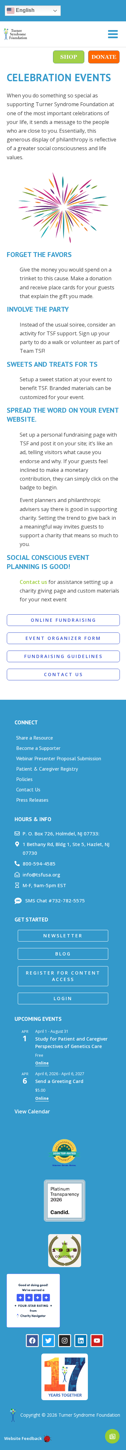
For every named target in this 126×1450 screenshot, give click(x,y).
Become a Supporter (38, 748)
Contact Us (28, 789)
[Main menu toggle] (113, 34)
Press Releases (32, 800)
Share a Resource (34, 737)
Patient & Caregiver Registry (47, 768)
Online (42, 1063)
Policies (24, 779)
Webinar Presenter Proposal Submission (58, 758)
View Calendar (32, 1111)
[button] (63, 936)
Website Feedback (22, 1438)
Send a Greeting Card (59, 1081)
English (25, 10)
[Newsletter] (112, 1436)
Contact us (33, 582)
